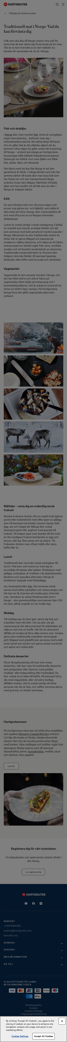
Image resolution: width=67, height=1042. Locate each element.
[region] (33, 1029)
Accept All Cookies (43, 1036)
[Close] (62, 1021)
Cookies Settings (20, 1036)
